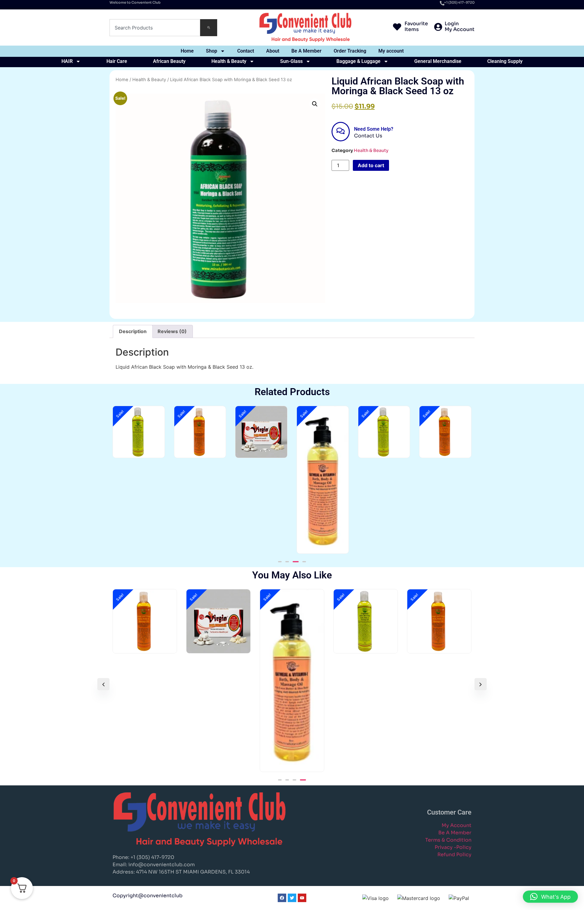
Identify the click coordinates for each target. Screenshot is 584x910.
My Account (456, 825)
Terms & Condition (448, 840)
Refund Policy (454, 854)
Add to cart (371, 165)
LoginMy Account (459, 26)
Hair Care (116, 61)
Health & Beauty (228, 61)
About (272, 51)
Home (187, 51)
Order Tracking (350, 51)
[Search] (208, 27)
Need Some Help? (373, 129)
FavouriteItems (416, 26)
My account (391, 51)
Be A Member (306, 51)
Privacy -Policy (453, 847)
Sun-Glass (291, 61)
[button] (314, 103)
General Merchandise (437, 61)
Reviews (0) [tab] (172, 331)
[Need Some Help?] (341, 131)
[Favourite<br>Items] (397, 27)
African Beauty (169, 61)
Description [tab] (133, 331)
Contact (245, 51)
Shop (211, 51)
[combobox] (154, 27)
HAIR (67, 61)
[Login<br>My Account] (438, 27)
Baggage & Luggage (358, 61)
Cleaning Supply (505, 61)
